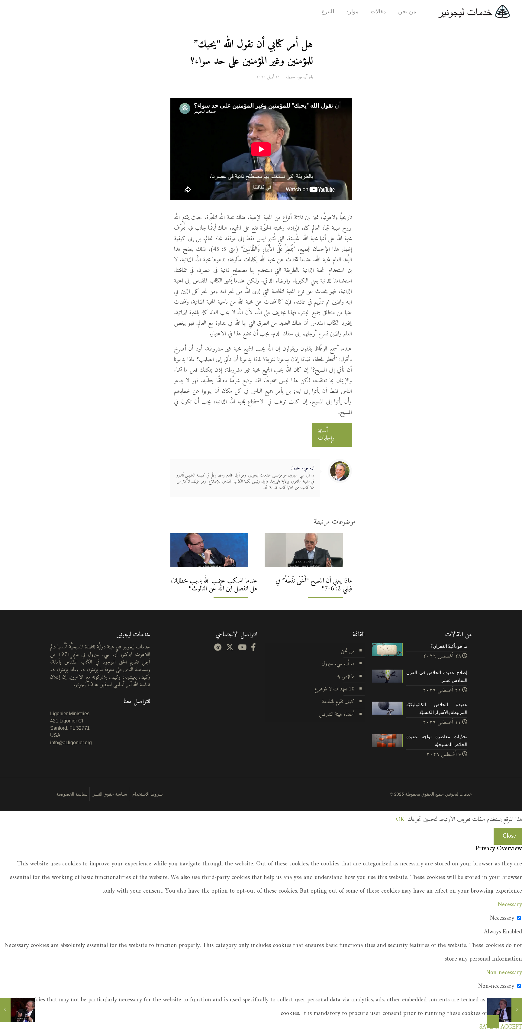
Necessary (502, 918)
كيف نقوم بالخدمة (338, 701)
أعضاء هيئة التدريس (337, 714)
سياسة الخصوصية (72, 794)
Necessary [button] (510, 905)
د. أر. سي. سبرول (338, 663)
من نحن (348, 651)
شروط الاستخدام (147, 794)
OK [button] (400, 819)
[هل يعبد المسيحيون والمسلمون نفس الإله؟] (17, 1010)
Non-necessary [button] (504, 973)
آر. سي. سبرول (296, 77)
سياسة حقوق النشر (110, 794)
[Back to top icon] (493, 1021)
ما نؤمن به (346, 676)
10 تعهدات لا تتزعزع (334, 689)
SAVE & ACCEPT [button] (500, 1027)
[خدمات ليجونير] (473, 11)
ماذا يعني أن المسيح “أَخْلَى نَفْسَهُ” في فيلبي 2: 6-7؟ (314, 585)
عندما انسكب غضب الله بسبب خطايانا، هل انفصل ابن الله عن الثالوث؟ (214, 585)
